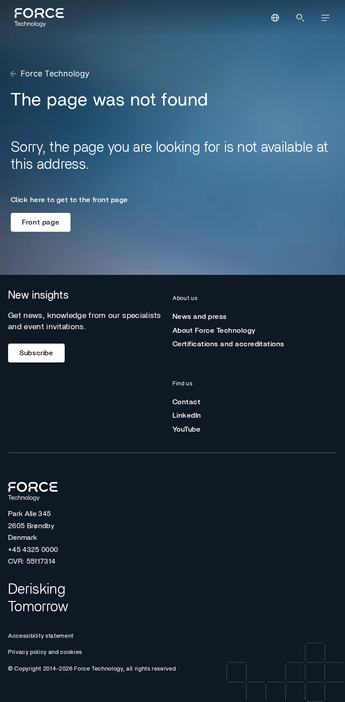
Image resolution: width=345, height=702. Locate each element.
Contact (186, 402)
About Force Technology (214, 330)
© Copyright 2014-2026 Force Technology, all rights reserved (92, 669)
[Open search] (300, 18)
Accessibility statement (41, 636)
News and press (199, 316)
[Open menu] (325, 18)
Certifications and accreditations (228, 344)
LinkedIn (186, 415)
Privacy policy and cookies (45, 652)
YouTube (186, 429)
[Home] (37, 17)
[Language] (275, 18)
